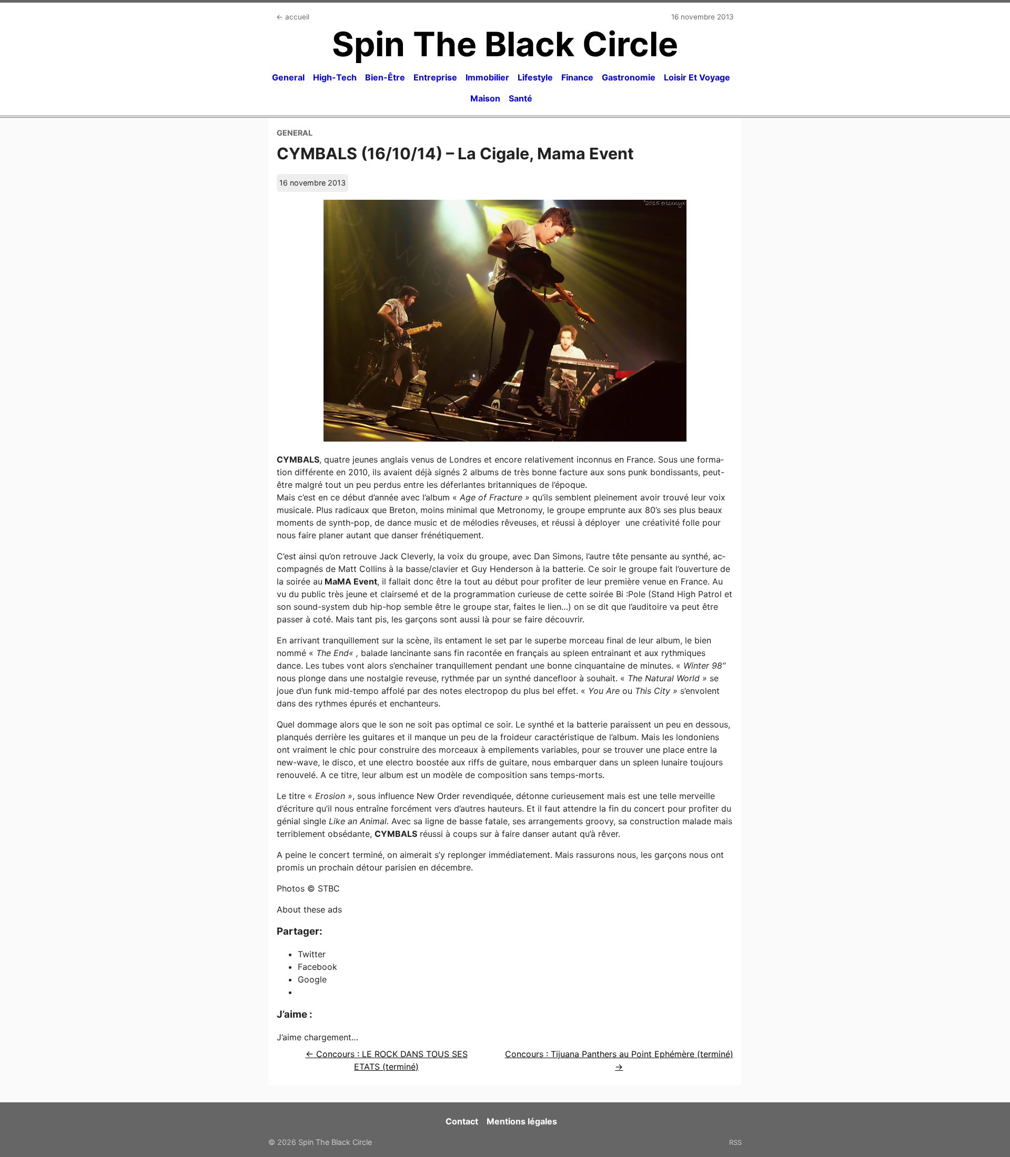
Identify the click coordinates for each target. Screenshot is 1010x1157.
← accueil (292, 17)
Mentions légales (522, 1121)
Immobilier (487, 77)
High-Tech (335, 77)
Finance (577, 77)
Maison (485, 98)
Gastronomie (628, 77)
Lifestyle (535, 77)
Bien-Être (385, 77)
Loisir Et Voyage (697, 77)
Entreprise (435, 77)
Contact (462, 1121)
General (288, 77)
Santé (520, 98)
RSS (735, 1142)
